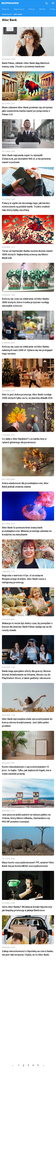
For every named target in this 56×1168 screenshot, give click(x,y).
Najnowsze (19, 9)
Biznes (42, 9)
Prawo (32, 9)
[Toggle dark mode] (46, 3)
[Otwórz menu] (51, 3)
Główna (5, 9)
